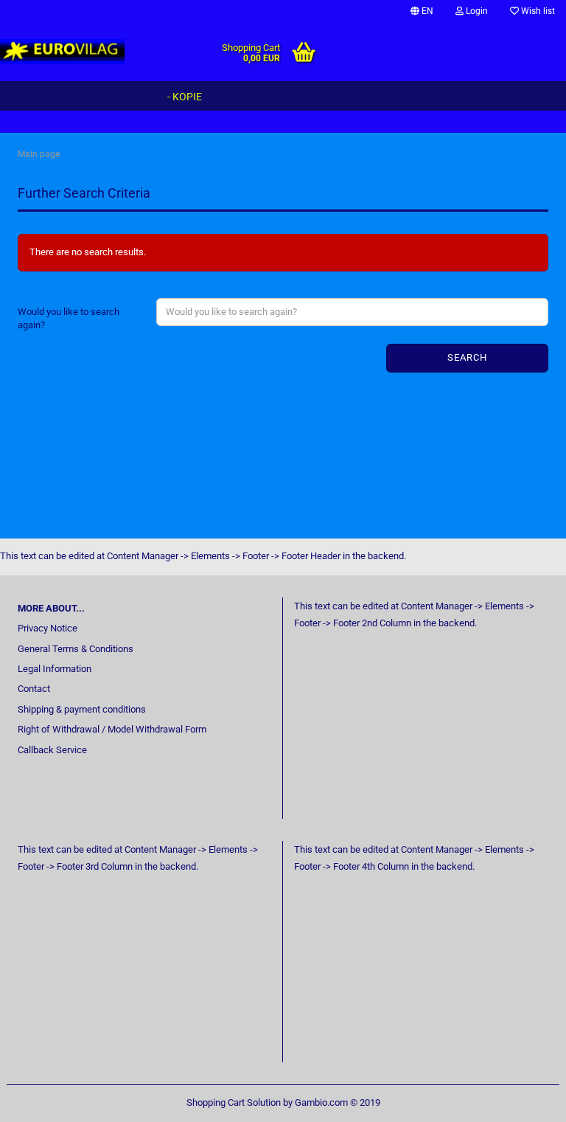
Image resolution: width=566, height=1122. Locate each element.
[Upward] (525, 1100)
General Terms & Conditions (75, 648)
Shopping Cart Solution (233, 1102)
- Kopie (184, 97)
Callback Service (52, 749)
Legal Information (54, 668)
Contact (34, 688)
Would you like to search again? (68, 318)
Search (467, 357)
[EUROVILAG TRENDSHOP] (62, 51)
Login (476, 11)
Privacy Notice (47, 628)
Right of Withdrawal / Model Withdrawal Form (112, 729)
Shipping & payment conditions (82, 709)
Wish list (537, 11)
